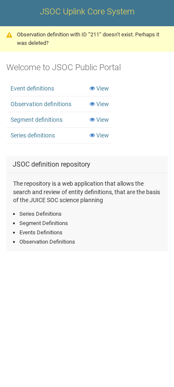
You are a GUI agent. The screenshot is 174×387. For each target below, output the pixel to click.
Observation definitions (41, 104)
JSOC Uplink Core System (87, 11)
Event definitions (32, 88)
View (102, 88)
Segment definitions (37, 119)
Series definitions (33, 135)
